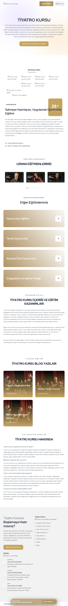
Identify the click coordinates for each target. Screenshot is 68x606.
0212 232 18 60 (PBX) (14, 562)
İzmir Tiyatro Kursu (43, 529)
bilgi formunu (41, 340)
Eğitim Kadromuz (42, 532)
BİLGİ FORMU (46, 4)
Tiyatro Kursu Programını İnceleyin (34, 44)
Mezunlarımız (41, 536)
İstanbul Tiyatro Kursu (44, 523)
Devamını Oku (10, 393)
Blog (38, 545)
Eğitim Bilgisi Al (49, 602)
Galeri (38, 542)
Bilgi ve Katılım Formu (13, 547)
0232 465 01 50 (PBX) (14, 586)
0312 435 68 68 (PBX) (14, 573)
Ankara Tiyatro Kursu (43, 526)
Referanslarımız (41, 539)
